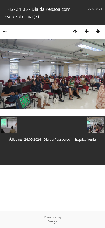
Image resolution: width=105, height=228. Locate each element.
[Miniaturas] (75, 31)
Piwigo (52, 221)
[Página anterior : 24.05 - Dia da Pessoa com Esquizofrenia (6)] (86, 31)
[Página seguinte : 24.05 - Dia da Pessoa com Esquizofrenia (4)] (97, 31)
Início (8, 9)
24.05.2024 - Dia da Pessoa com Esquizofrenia (60, 139)
